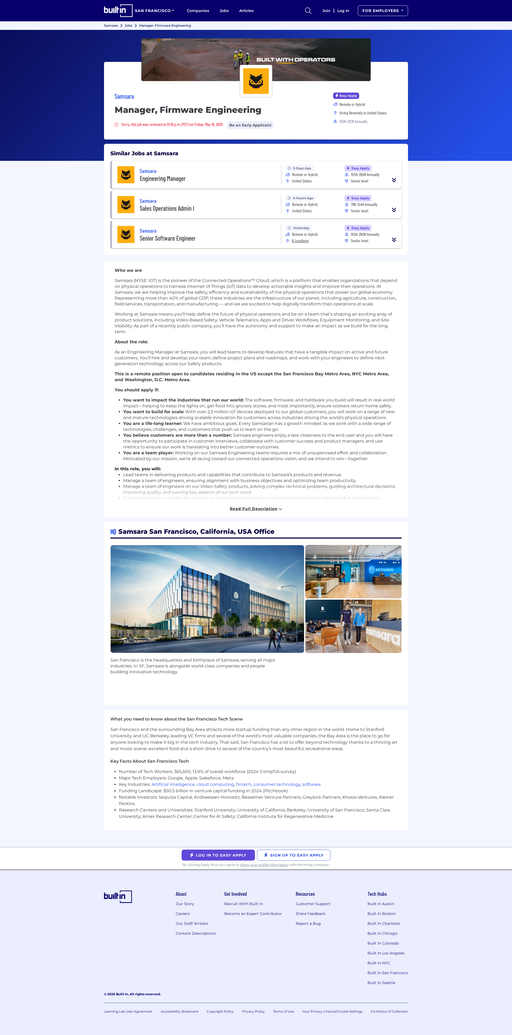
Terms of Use (283, 1011)
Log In (343, 10)
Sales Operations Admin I (167, 208)
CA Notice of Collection (389, 1011)
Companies (198, 10)
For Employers (381, 10)
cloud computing (215, 784)
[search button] (308, 10)
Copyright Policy (220, 1011)
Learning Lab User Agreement (128, 1011)
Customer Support (313, 903)
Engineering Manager (163, 178)
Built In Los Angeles (386, 953)
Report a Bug (308, 923)
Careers (183, 913)
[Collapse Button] (394, 180)
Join (326, 10)
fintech (243, 784)
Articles (246, 10)
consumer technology (277, 784)
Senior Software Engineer (167, 238)
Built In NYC (378, 963)
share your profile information (264, 865)
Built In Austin (380, 903)
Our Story (185, 903)
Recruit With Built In (243, 903)
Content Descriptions (196, 933)
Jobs (224, 10)
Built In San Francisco (387, 972)
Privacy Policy (253, 1011)
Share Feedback (310, 913)
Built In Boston (381, 913)
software (311, 784)
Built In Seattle (381, 982)
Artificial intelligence (173, 784)
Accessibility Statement (179, 1011)
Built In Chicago (382, 933)
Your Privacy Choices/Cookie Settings (332, 1011)
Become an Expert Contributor (253, 913)
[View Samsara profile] (256, 59)
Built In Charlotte (383, 923)
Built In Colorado (383, 943)
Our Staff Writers (192, 923)
